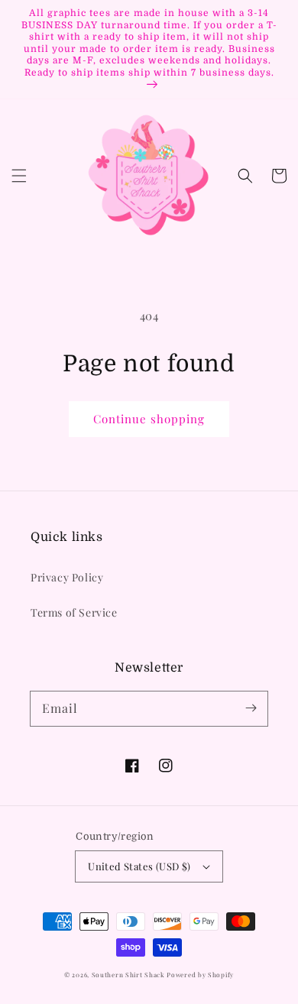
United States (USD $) (139, 866)
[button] (19, 176)
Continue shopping (149, 418)
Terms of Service (74, 612)
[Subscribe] (250, 708)
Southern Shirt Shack (128, 974)
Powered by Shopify (200, 974)
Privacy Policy (67, 577)
